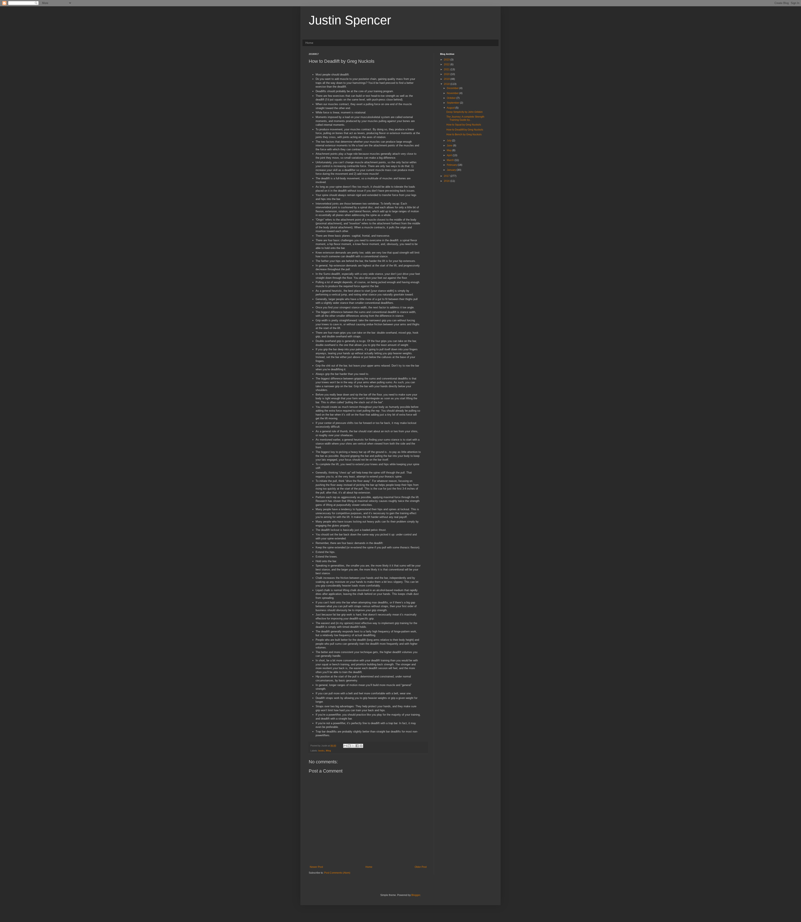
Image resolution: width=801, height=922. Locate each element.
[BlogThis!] (349, 746)
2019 (447, 79)
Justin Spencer (350, 20)
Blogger (415, 895)
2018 (447, 84)
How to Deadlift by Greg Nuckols (464, 129)
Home (309, 42)
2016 (447, 181)
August (451, 107)
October (451, 98)
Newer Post (316, 866)
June (450, 145)
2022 (447, 64)
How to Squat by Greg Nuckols (463, 124)
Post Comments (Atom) (337, 872)
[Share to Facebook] (357, 746)
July (449, 140)
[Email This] (345, 746)
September (453, 102)
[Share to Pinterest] (361, 746)
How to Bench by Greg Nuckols (464, 134)
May (449, 150)
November (453, 93)
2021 (447, 69)
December (453, 88)
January (452, 169)
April (450, 155)
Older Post (421, 866)
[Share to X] (353, 746)
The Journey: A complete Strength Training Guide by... (465, 118)
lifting (328, 750)
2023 (447, 59)
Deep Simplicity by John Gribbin (464, 112)
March (451, 160)
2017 (447, 176)
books (321, 750)
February (452, 164)
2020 (447, 74)
